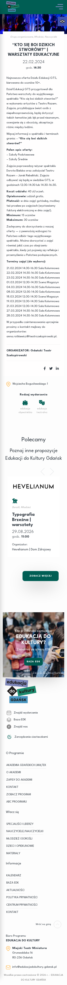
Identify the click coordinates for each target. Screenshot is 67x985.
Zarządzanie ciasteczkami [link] (31, 736)
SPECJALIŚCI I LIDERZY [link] (20, 824)
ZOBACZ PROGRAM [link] (18, 794)
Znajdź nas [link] (20, 726)
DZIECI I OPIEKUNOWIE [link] (20, 846)
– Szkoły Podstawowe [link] (20, 154)
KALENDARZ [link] (13, 875)
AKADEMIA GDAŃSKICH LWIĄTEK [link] (26, 765)
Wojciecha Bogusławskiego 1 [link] (30, 383)
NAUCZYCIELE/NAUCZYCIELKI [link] (24, 831)
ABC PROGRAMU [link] (16, 801)
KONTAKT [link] (12, 787)
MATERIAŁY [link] (13, 853)
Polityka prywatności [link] (21, 897)
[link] (62, 21)
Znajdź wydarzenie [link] (25, 712)
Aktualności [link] (15, 890)
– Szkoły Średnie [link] (17, 159)
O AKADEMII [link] (13, 772)
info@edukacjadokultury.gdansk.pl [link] (34, 966)
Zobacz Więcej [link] (40, 576)
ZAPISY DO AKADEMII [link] (19, 780)
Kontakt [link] (12, 912)
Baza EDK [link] (33, 661)
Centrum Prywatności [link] (21, 905)
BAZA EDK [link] (12, 883)
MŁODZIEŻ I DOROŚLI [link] (19, 838)
